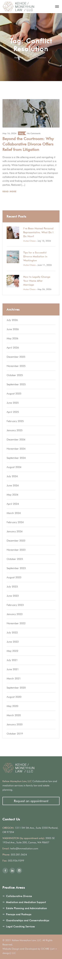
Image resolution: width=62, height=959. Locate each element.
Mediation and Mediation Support (26, 902)
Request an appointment (31, 801)
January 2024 (14, 531)
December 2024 (16, 439)
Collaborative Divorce (19, 896)
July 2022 (12, 632)
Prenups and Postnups (18, 914)
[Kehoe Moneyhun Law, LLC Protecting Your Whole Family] (18, 6)
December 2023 (16, 540)
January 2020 (14, 724)
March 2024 (14, 513)
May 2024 (12, 494)
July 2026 (12, 320)
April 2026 (13, 347)
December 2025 (16, 356)
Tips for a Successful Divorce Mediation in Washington (35, 256)
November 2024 (16, 448)
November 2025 (16, 365)
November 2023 (16, 549)
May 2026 (12, 338)
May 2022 (12, 650)
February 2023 (15, 604)
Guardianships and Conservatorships (27, 920)
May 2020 (12, 706)
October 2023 (15, 558)
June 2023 (13, 595)
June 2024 (13, 485)
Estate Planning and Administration (26, 908)
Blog (21, 133)
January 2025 (14, 430)
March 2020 (14, 715)
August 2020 (14, 696)
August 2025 (14, 393)
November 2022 (16, 623)
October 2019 (15, 733)
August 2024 (14, 467)
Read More (9, 191)
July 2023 (12, 586)
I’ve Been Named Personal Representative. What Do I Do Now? (38, 232)
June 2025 (13, 402)
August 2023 (14, 577)
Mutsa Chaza (29, 240)
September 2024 (16, 457)
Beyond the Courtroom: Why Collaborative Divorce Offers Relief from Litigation (28, 144)
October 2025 (15, 375)
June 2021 (13, 669)
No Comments (33, 133)
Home (17, 57)
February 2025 (15, 421)
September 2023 (16, 568)
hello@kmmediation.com (24, 848)
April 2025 (13, 411)
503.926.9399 (16, 860)
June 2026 (13, 329)
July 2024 (12, 476)
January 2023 (14, 614)
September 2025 (16, 384)
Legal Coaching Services (20, 926)
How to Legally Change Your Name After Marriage (36, 280)
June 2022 (13, 641)
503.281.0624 (19, 854)
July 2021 (12, 660)
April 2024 (13, 503)
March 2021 (14, 678)
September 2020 (16, 687)
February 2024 (15, 522)
